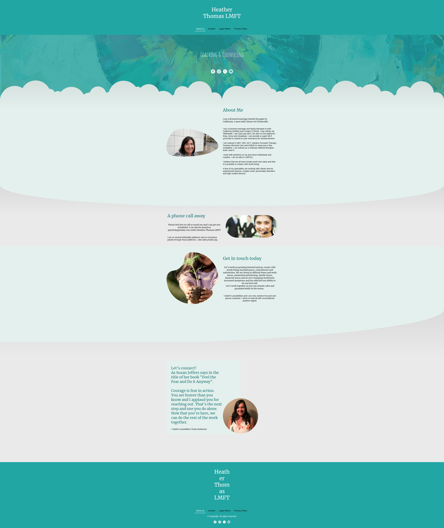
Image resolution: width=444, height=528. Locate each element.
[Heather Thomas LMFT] (222, 22)
